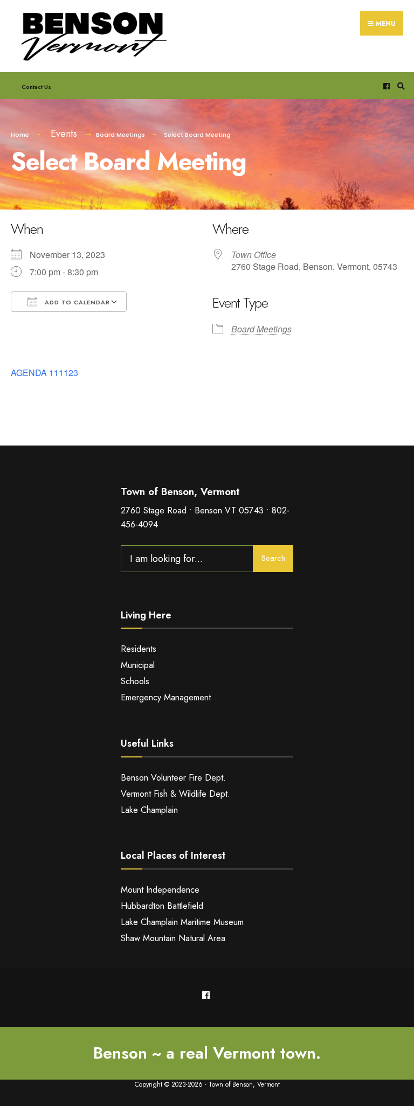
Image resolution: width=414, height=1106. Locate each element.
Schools (135, 681)
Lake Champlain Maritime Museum (182, 922)
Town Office (253, 254)
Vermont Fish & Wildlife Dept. (175, 794)
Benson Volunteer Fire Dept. (173, 777)
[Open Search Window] (399, 85)
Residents (138, 649)
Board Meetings (120, 134)
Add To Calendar (76, 302)
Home (20, 134)
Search (273, 558)
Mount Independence (160, 890)
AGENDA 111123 (44, 372)
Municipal (138, 665)
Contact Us (36, 86)
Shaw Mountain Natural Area (173, 938)
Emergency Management (166, 697)
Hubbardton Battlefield (162, 906)
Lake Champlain (149, 810)
